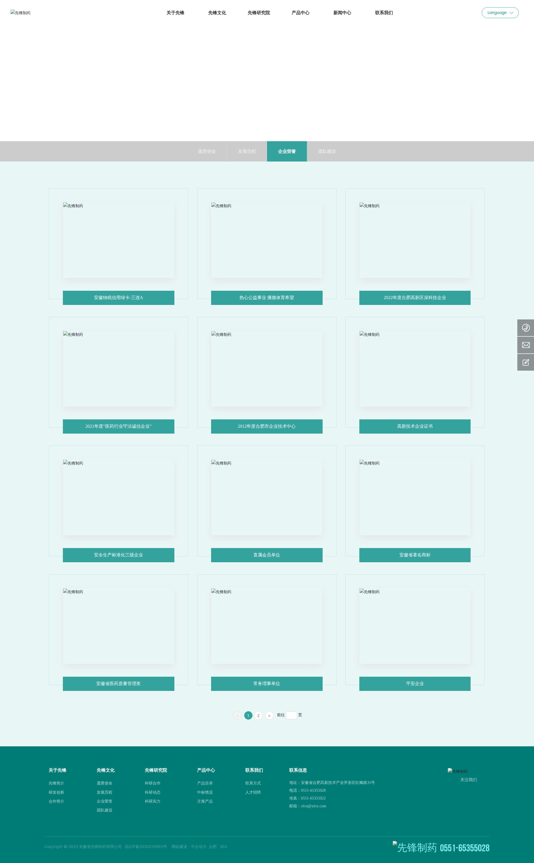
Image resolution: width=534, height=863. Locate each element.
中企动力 (199, 846)
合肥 (213, 846)
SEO (223, 846)
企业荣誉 (287, 151)
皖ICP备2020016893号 (146, 846)
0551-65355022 (313, 798)
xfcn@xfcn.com (313, 806)
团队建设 (327, 151)
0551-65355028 (313, 790)
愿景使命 (207, 151)
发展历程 (247, 151)
